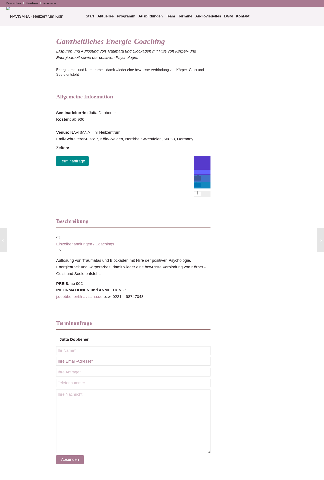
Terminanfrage (72, 161)
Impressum (49, 3)
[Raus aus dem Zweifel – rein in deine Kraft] (3, 240)
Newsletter (32, 3)
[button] (202, 172)
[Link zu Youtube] (314, 3)
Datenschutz (13, 3)
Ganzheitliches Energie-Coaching (110, 41)
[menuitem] (15, 3)
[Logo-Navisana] (34, 16)
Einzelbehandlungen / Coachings (85, 244)
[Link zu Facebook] (307, 3)
